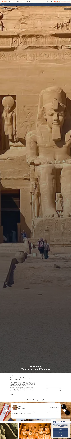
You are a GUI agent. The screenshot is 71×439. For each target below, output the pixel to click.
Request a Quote (57, 1)
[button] (67, 8)
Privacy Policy (62, 426)
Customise (60, 432)
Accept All (60, 429)
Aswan (27, 382)
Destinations (6, 8)
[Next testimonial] (64, 410)
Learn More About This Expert (54, 407)
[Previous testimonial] (6, 410)
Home (3, 8)
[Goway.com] (4, 1)
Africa (9, 8)
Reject (61, 435)
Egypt (12, 8)
